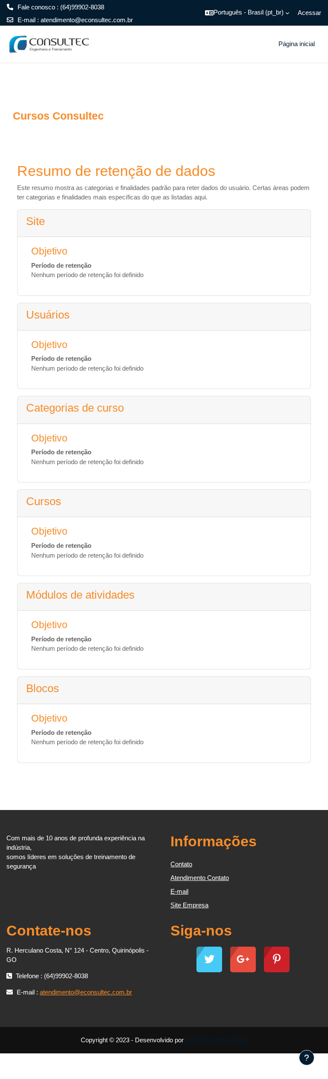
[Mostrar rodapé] (306, 1057)
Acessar (309, 12)
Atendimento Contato (199, 877)
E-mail (179, 891)
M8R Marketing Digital (216, 1040)
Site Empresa (189, 905)
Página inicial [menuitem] (296, 43)
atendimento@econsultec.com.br (87, 19)
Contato (181, 864)
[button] (247, 13)
